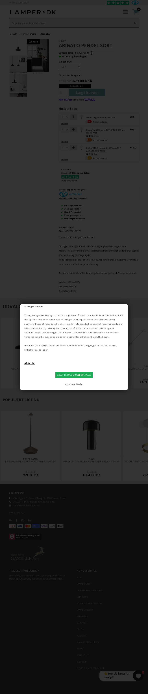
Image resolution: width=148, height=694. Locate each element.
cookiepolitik (37, 336)
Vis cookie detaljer (74, 384)
